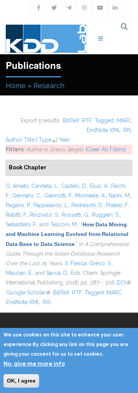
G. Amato (17, 186)
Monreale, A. (90, 195)
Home (16, 86)
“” (67, 234)
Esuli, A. (99, 186)
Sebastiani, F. (21, 224)
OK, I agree (21, 381)
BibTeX (71, 120)
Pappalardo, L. (51, 205)
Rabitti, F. (16, 215)
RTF (87, 120)
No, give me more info (34, 364)
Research (48, 86)
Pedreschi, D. (87, 205)
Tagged (104, 120)
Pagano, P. (18, 205)
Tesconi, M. (64, 224)
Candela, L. (45, 186)
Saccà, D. (57, 273)
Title (29, 140)
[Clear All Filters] (106, 149)
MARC (124, 120)
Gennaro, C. (26, 195)
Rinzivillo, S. (44, 215)
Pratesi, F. (117, 205)
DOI (124, 282)
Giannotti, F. (58, 195)
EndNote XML (104, 130)
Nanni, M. (119, 195)
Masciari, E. (19, 273)
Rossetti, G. (75, 215)
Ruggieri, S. (106, 215)
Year (64, 140)
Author (14, 140)
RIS (127, 130)
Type (45, 140)
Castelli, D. (74, 186)
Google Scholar (28, 292)
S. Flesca (76, 263)
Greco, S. (100, 263)
